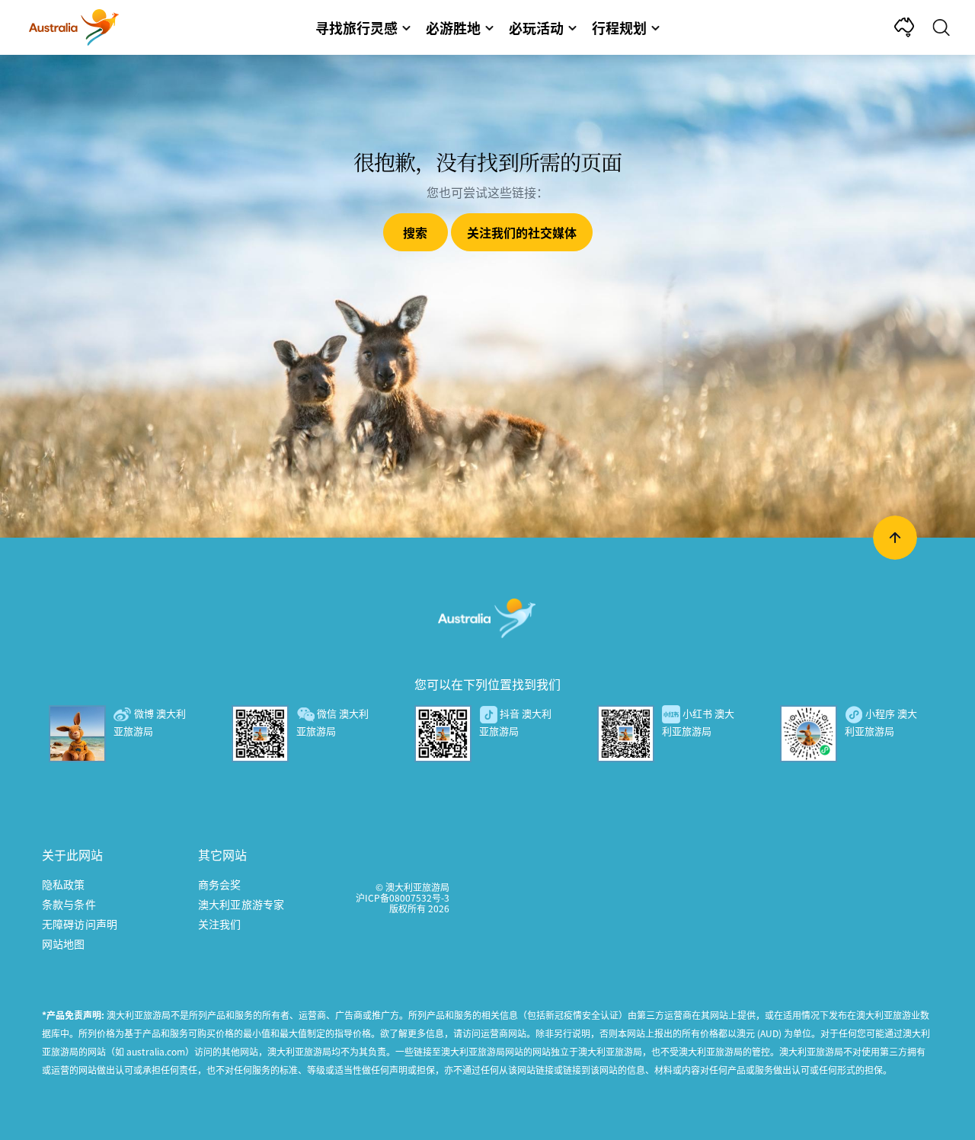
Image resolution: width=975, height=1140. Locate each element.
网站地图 (63, 943)
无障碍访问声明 (79, 923)
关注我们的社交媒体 (522, 232)
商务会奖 (219, 884)
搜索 (415, 232)
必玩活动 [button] (536, 27)
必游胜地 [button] (453, 27)
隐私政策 (63, 884)
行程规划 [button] (619, 27)
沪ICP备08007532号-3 (402, 897)
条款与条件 (69, 904)
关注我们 (219, 923)
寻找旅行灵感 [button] (356, 27)
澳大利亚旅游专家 (241, 904)
